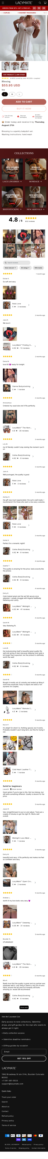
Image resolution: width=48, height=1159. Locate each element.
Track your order (9, 1097)
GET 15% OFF (24, 1058)
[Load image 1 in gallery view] (6, 66)
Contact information (38, 1148)
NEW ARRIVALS (34, 209)
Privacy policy (8, 1121)
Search (5, 1102)
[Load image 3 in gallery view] (24, 66)
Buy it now (24, 108)
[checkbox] (38, 268)
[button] (2, 2)
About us (5, 1107)
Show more (24, 1007)
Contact (5, 1111)
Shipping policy (24, 1148)
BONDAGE (34, 181)
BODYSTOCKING (11, 209)
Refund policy (8, 1116)
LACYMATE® (15, 1144)
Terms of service (9, 1125)
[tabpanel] (24, 636)
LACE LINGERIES (11, 181)
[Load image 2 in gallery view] (15, 66)
